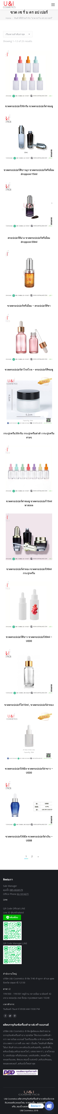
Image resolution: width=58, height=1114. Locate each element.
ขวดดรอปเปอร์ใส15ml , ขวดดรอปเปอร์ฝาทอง (29, 704)
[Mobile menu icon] (53, 5)
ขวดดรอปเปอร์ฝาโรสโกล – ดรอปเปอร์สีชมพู (29, 369)
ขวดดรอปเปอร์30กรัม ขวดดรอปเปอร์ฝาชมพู (29, 106)
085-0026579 (16, 889)
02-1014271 (23, 894)
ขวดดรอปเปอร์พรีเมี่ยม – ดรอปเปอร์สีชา (29, 305)
